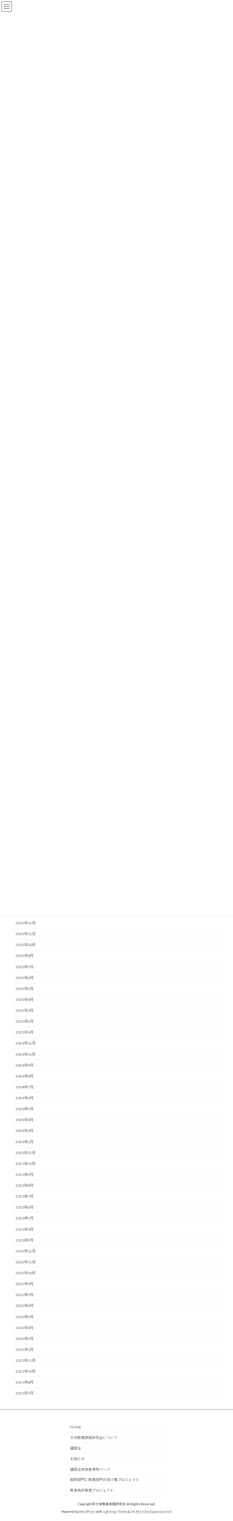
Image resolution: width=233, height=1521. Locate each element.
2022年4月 (24, 1327)
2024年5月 (24, 1109)
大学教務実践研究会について (93, 1437)
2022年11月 (25, 1262)
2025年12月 (25, 923)
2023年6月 (24, 1207)
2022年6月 (24, 1305)
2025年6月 (24, 977)
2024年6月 (24, 1098)
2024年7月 (24, 1087)
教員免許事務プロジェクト (92, 1490)
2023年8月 (24, 1185)
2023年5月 (24, 1218)
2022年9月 (24, 1284)
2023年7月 (24, 1196)
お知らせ (77, 1459)
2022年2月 (24, 1338)
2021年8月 (24, 1382)
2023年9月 (24, 1174)
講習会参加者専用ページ (90, 1469)
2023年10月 (25, 1163)
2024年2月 (24, 1142)
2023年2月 (24, 1240)
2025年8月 (24, 955)
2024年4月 (24, 1119)
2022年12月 (25, 1251)
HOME (75, 1427)
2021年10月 (25, 1371)
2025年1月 (24, 1032)
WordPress (87, 1511)
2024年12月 (25, 1043)
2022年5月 (24, 1317)
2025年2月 (24, 1021)
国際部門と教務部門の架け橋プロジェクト (104, 1479)
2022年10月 (25, 1273)
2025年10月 (25, 944)
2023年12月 (25, 1152)
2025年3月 (24, 1010)
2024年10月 (25, 1054)
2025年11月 (25, 934)
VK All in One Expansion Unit (151, 1511)
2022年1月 (24, 1349)
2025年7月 (24, 967)
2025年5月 (24, 988)
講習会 (75, 1448)
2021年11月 (25, 1360)
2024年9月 (24, 1065)
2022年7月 (24, 1294)
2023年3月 (24, 1229)
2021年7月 (24, 1393)
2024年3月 (24, 1130)
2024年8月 (24, 1076)
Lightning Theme (115, 1511)
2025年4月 (24, 999)
